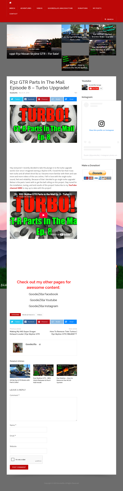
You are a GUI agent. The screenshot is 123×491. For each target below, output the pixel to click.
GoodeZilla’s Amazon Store (60, 8)
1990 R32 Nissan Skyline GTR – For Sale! (34, 53)
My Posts (97, 8)
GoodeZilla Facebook (43, 294)
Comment (14, 395)
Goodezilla (13, 93)
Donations (83, 8)
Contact (13, 14)
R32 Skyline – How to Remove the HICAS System (65, 380)
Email (13, 435)
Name (13, 425)
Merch (12, 8)
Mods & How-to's (102, 44)
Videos (39, 8)
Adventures (25, 8)
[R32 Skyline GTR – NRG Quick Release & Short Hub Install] (43, 370)
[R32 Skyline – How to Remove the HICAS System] (67, 370)
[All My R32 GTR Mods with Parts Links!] (20, 371)
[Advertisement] (29, 158)
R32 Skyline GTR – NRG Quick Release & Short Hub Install (102, 49)
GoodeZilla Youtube (43, 300)
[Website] (40, 344)
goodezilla (95, 155)
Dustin (86, 155)
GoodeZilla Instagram (43, 306)
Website (13, 446)
